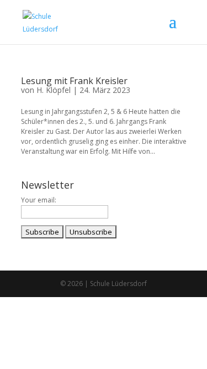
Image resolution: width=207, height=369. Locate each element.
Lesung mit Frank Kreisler (74, 81)
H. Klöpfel (53, 90)
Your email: (38, 200)
